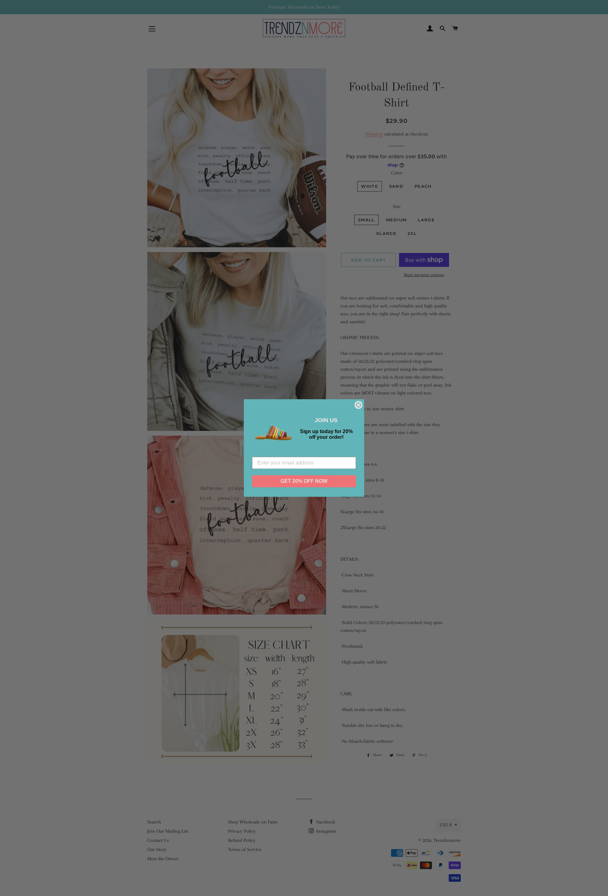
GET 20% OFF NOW (304, 481)
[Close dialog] (358, 405)
